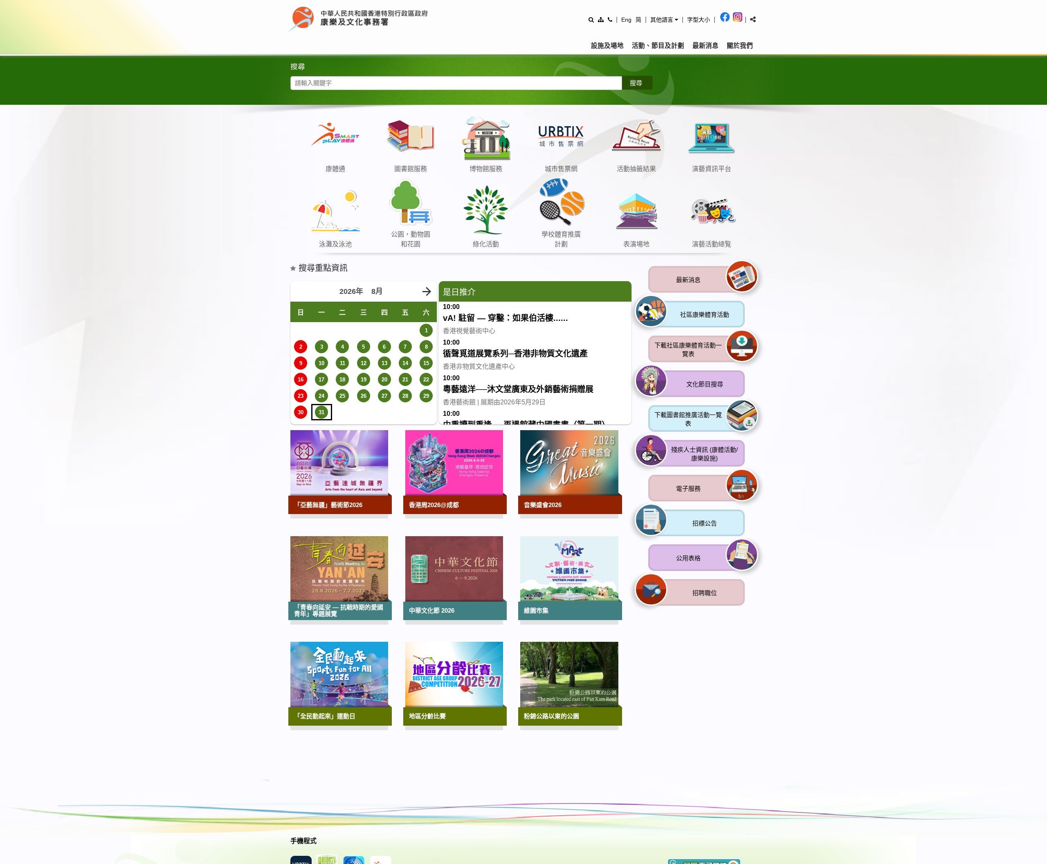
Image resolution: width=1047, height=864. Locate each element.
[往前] (728, 187)
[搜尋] (591, 19)
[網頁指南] (601, 19)
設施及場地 (607, 45)
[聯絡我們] (610, 19)
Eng (626, 19)
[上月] (300, 431)
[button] (664, 19)
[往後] (742, 187)
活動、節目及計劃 (658, 45)
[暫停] (756, 187)
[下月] (426, 431)
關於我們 (740, 45)
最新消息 (705, 45)
